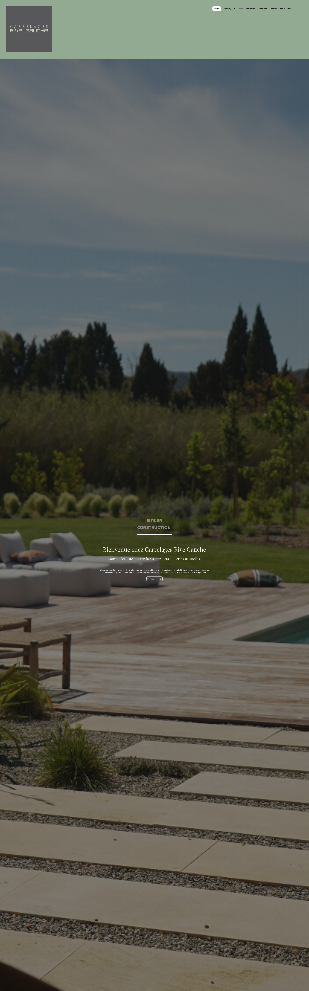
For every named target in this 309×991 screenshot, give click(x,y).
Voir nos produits (154, 579)
